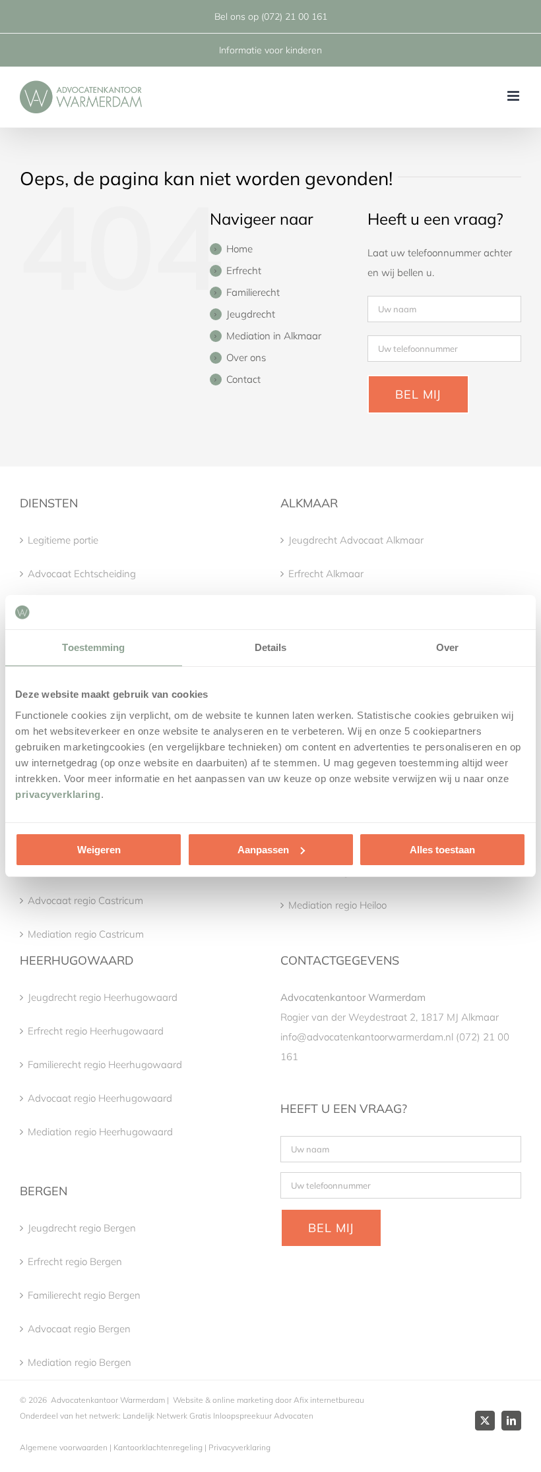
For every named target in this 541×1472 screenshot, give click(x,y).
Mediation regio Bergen (79, 1362)
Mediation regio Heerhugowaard (100, 1131)
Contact (243, 379)
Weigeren (99, 849)
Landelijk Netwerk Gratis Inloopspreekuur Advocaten (217, 1416)
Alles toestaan (442, 849)
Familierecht (253, 292)
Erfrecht (243, 270)
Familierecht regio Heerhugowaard (105, 1064)
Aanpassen (263, 849)
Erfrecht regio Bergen (75, 1261)
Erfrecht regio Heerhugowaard (96, 1031)
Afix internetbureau (329, 1400)
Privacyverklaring (239, 1447)
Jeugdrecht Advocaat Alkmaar (356, 540)
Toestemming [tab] (93, 647)
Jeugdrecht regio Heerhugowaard (102, 997)
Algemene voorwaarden (64, 1447)
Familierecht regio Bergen (84, 1295)
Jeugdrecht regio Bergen (82, 1228)
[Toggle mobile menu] (514, 96)
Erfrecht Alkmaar (326, 573)
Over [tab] (447, 647)
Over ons (246, 357)
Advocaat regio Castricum (85, 900)
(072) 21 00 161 (294, 16)
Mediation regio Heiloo (337, 905)
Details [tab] (271, 647)
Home (239, 248)
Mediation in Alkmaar (273, 335)
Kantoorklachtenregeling (158, 1447)
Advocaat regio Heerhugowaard (100, 1098)
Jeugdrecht (250, 314)
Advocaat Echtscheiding (82, 573)
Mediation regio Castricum (86, 934)
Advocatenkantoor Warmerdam (108, 1400)
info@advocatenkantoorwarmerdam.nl (366, 1037)
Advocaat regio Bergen (79, 1328)
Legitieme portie (63, 540)
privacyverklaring (58, 794)
